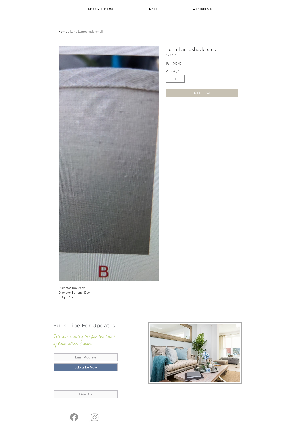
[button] (153, 9)
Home (62, 31)
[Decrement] (169, 78)
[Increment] (181, 78)
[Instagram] (94, 417)
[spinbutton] (175, 78)
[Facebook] (74, 417)
